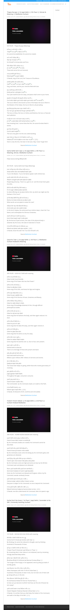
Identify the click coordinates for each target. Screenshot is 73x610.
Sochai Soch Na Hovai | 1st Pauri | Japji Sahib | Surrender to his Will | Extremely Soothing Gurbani (28, 501)
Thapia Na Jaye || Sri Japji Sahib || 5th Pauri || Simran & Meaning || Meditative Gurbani (26, 13)
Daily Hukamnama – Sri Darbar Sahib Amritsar (52, 4)
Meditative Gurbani (31, 145)
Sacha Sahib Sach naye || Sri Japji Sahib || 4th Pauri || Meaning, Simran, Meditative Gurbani (26, 152)
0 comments (43, 16)
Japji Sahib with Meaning (28, 16)
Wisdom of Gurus (21, 4)
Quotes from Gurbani (33, 4)
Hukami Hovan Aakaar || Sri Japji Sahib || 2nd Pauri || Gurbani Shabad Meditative (26, 402)
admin (9, 16)
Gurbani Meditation (19, 16)
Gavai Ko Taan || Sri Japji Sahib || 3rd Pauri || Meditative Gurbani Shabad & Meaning (26, 241)
